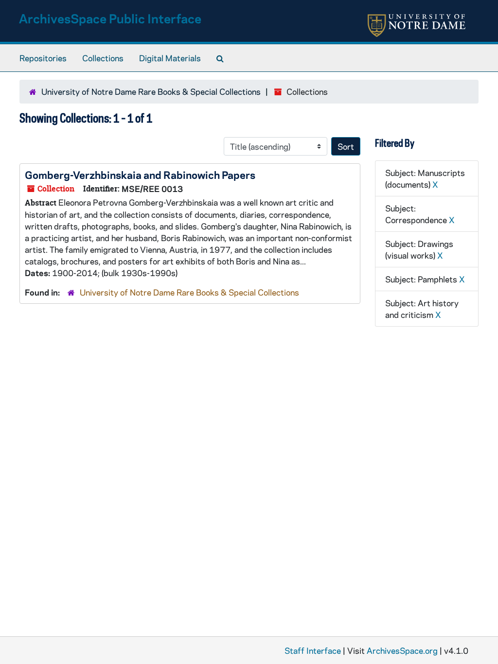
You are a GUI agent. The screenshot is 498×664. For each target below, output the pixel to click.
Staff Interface (313, 650)
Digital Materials (170, 57)
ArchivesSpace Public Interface (110, 18)
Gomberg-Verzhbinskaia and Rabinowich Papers (140, 174)
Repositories (43, 57)
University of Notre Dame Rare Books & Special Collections (151, 91)
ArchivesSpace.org (402, 650)
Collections (103, 57)
